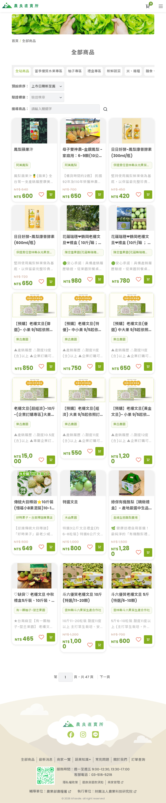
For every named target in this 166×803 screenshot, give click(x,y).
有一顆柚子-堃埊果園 (30, 610)
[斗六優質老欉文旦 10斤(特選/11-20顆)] (83, 575)
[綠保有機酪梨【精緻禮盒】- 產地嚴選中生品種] (131, 483)
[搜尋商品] (105, 109)
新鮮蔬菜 (114, 71)
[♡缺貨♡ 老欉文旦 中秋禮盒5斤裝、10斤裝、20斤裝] (34, 575)
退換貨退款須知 (92, 782)
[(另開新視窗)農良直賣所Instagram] (83, 736)
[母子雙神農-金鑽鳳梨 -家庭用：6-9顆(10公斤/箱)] (83, 130)
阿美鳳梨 (22, 165)
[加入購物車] (51, 194)
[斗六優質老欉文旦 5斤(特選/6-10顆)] (131, 575)
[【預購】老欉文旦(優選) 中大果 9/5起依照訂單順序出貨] (131, 305)
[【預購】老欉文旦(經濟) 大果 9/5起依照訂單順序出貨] (83, 390)
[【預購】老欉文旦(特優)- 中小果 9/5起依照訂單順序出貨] (83, 305)
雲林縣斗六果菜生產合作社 (83, 610)
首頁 (15, 41)
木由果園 (71, 518)
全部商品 (28, 759)
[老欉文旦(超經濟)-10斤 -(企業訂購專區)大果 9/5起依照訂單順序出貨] (34, 390)
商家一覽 (64, 759)
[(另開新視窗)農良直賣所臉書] (70, 736)
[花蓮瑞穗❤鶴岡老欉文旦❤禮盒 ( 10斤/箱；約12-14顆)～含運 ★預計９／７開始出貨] (83, 217)
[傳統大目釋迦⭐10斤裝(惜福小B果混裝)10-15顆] (34, 483)
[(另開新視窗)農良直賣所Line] (95, 736)
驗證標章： (20, 97)
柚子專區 (75, 71)
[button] (147, 6)
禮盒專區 (94, 71)
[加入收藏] (41, 194)
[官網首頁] (20, 5)
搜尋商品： (20, 109)
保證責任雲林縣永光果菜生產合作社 (132, 165)
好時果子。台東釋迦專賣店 (34, 518)
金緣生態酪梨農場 (125, 518)
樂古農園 (22, 339)
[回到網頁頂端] (156, 774)
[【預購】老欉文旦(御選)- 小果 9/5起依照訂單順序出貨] (34, 305)
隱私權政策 (70, 782)
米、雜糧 (133, 71)
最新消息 (46, 759)
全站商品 (22, 71)
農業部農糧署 (57, 791)
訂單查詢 (138, 759)
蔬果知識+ (83, 759)
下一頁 (105, 677)
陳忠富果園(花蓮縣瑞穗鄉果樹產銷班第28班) (84, 252)
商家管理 (114, 782)
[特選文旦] (83, 483)
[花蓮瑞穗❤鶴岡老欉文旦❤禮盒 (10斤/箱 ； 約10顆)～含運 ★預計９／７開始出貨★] (131, 217)
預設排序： (20, 86)
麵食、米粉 (154, 71)
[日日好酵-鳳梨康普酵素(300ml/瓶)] (131, 130)
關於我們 (120, 759)
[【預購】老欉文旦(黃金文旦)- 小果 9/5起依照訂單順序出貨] (131, 390)
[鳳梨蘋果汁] (34, 130)
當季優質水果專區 (48, 71)
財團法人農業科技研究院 (114, 791)
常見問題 (102, 759)
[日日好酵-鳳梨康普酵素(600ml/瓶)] (34, 217)
